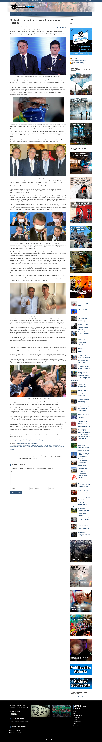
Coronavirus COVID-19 (58, 445)
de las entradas (15, 730)
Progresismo (47, 447)
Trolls (61, 447)
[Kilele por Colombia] (74, 311)
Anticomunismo (41, 445)
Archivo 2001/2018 (35, 0)
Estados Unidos (19, 446)
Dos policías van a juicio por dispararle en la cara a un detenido (84, 519)
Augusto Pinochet (48, 445)
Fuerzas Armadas (33, 446)
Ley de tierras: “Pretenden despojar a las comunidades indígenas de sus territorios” (83, 512)
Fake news (24, 446)
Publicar (37, 14)
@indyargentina (79, 59)
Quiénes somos (24, 0)
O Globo (25, 447)
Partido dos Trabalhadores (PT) (33, 447)
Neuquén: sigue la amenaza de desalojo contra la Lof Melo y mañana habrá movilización (83, 342)
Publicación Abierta (43, 0)
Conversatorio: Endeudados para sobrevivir (82, 350)
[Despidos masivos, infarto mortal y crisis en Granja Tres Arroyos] (74, 534)
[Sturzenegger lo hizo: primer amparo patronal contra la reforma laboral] (74, 366)
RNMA (74, 711)
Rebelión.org (76, 723)
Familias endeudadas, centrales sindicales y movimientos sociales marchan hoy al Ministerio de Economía (83, 394)
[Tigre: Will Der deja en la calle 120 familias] (74, 438)
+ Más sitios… (76, 725)
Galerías (30, 14)
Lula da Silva (58, 446)
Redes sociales (52, 447)
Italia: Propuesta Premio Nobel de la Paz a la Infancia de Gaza (83, 408)
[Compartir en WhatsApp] (64, 27)
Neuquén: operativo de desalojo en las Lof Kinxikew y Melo (83, 416)
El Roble (75, 719)
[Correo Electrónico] (62, 27)
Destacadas (19, 443)
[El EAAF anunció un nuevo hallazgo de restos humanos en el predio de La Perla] (74, 462)
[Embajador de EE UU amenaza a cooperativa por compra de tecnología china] (74, 470)
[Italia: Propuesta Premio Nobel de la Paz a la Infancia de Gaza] (74, 408)
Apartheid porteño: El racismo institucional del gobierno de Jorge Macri (84, 484)
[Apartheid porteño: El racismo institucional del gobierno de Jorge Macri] (74, 484)
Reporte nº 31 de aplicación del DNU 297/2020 (50, 456)
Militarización (15, 447)
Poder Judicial (41, 447)
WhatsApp (12, 449)
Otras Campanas (77, 721)
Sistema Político (35, 443)
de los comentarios (16, 732)
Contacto (29, 0)
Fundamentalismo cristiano (42, 446)
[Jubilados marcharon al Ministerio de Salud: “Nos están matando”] (74, 384)
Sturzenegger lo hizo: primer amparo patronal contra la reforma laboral (84, 366)
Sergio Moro (58, 447)
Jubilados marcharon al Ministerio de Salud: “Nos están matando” (83, 384)
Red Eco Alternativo (77, 715)
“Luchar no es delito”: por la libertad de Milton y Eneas (83, 303)
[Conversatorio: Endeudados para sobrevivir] (74, 350)
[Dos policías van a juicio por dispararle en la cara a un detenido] (74, 519)
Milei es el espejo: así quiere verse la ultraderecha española (83, 527)
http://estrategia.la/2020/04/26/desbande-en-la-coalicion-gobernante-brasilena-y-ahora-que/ (37, 440)
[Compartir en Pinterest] (60, 27)
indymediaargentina (80, 62)
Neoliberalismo (21, 447)
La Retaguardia (76, 717)
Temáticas (14, 14)
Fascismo (28, 446)
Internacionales (28, 443)
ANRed (74, 713)
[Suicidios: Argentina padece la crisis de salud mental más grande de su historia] (74, 326)
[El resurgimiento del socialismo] (74, 477)
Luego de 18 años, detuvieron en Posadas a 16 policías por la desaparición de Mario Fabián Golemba (84, 359)
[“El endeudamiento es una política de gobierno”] (74, 333)
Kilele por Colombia (82, 309)
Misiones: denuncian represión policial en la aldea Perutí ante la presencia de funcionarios (26, 457)
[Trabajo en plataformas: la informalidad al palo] (74, 492)
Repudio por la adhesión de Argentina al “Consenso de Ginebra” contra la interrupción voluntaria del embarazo (84, 447)
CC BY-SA (17, 711)
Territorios (22, 14)
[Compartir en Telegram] (65, 27)
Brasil (53, 445)
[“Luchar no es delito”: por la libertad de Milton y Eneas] (74, 303)
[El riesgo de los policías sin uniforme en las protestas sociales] (74, 401)
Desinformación (13, 446)
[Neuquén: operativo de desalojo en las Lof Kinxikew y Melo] (74, 416)
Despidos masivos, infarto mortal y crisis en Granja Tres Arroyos (84, 534)
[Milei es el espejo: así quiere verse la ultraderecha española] (74, 527)
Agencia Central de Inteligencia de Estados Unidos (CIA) (28, 445)
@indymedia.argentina (81, 60)
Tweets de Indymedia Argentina (77, 696)
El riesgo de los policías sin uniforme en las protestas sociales (83, 401)
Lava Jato (54, 446)
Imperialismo (49, 446)
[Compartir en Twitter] (59, 27)
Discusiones (23, 443)
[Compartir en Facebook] (57, 27)
